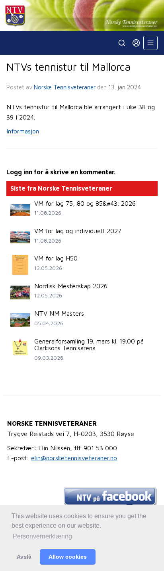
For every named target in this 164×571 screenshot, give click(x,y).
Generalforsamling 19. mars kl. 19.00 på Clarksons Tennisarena (89, 345)
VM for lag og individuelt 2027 (77, 230)
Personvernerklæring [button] (42, 536)
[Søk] (122, 43)
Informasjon (22, 131)
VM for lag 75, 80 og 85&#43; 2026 (85, 203)
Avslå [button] (24, 557)
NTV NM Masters (59, 313)
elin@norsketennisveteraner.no (74, 457)
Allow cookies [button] (68, 557)
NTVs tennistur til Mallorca (68, 66)
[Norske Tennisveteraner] (82, 15)
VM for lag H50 (56, 258)
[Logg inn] (136, 43)
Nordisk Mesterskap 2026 (70, 285)
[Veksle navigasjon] (150, 43)
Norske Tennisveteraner (65, 87)
